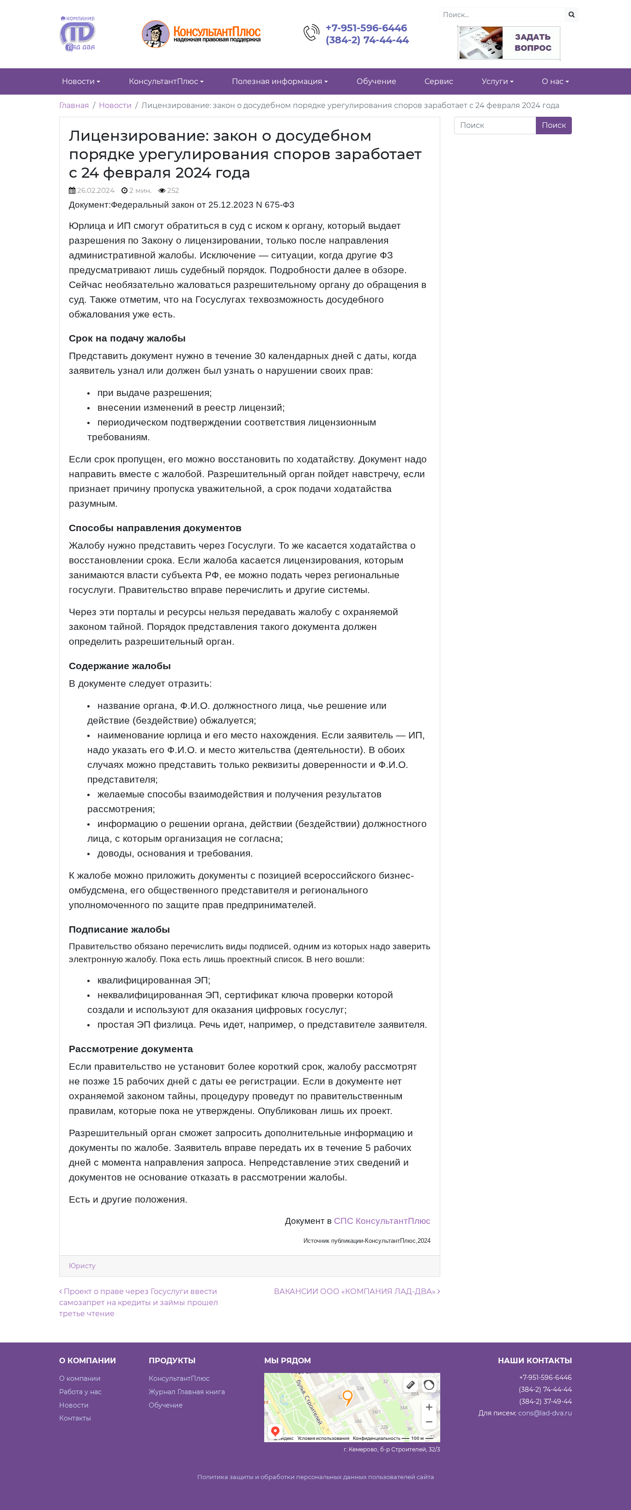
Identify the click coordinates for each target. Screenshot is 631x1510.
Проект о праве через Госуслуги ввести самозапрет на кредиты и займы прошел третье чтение (138, 1302)
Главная (74, 105)
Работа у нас (80, 1392)
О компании (80, 1378)
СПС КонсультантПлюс (382, 1221)
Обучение (166, 1405)
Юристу (82, 1266)
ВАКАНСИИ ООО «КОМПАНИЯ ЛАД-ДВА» (355, 1291)
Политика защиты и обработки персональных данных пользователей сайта (315, 1477)
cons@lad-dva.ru (545, 1413)
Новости (115, 105)
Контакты (75, 1418)
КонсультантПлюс (179, 1378)
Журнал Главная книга (187, 1392)
